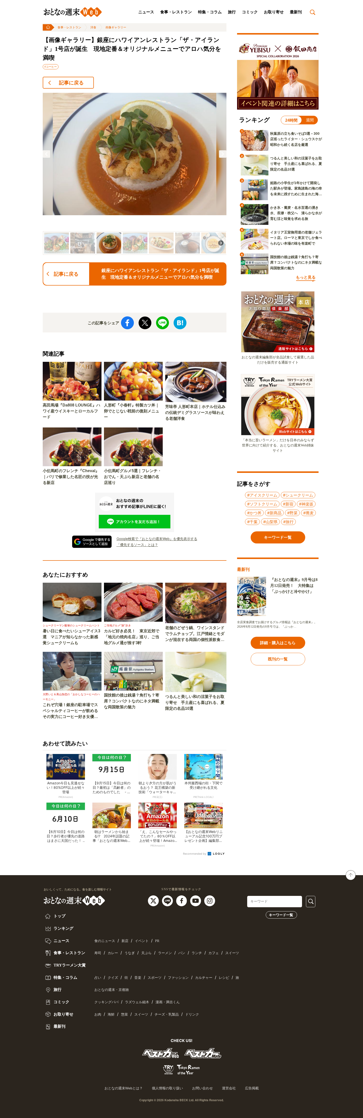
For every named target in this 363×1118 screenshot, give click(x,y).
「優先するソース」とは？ (137, 544)
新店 (124, 941)
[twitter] (154, 900)
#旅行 (288, 521)
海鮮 (111, 1014)
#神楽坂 (306, 503)
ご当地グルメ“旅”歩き (117, 625)
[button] (46, 154)
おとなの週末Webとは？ (123, 1088)
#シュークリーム (298, 495)
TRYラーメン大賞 (69, 965)
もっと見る (306, 277)
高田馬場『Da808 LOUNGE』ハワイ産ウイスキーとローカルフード (71, 411)
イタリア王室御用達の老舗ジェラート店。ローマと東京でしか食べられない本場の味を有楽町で (296, 237)
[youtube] (196, 900)
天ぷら (146, 953)
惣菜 (124, 1014)
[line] (168, 900)
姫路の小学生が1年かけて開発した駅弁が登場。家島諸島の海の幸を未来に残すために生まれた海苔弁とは (296, 189)
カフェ (213, 953)
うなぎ (129, 953)
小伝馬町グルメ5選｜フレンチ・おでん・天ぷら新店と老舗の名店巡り (132, 477)
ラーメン (165, 953)
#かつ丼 (254, 512)
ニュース (146, 12)
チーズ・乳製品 (167, 1014)
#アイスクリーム (262, 495)
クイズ (113, 978)
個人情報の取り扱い (167, 1088)
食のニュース (104, 941)
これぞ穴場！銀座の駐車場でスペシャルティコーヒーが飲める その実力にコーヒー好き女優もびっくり (72, 711)
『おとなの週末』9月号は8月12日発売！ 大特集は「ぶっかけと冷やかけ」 (294, 586)
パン (181, 953)
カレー (113, 953)
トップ (59, 916)
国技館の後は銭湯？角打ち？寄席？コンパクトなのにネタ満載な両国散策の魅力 (131, 701)
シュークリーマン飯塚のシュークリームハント (71, 625)
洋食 (93, 27)
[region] (134, 174)
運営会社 (229, 1088)
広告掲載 (252, 1088)
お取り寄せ (274, 12)
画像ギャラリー (115, 27)
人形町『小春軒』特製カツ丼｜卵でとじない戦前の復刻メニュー (131, 411)
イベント (142, 941)
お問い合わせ (202, 1088)
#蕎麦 (308, 512)
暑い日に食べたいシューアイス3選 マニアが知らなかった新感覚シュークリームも (71, 637)
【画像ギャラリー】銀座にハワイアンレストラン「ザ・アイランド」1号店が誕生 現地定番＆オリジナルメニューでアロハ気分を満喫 (132, 49)
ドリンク (192, 1014)
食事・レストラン (176, 12)
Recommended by (195, 853)
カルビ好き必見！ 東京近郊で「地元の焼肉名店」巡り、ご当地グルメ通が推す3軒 (131, 637)
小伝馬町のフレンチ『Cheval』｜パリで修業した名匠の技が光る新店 (71, 477)
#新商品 (274, 512)
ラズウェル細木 (137, 1002)
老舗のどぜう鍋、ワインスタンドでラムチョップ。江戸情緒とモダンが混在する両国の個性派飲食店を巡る (194, 634)
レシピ (224, 978)
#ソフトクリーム (262, 503)
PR (157, 941)
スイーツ (232, 953)
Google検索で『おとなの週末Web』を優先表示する (157, 539)
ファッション (178, 978)
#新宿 (288, 503)
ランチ (197, 953)
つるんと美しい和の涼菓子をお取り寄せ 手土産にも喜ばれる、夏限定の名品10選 (194, 702)
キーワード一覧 (281, 915)
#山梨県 (270, 521)
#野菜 (292, 512)
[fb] (182, 900)
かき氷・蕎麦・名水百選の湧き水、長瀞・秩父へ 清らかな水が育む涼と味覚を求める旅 (296, 213)
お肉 (97, 1014)
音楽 (137, 978)
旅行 (232, 12)
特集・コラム (210, 12)
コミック (250, 12)
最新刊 (296, 12)
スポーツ (154, 978)
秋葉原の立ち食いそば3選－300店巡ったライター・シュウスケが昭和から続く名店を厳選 (296, 139)
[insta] (209, 900)
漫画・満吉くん (168, 1002)
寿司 (97, 953)
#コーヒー (50, 66)
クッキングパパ (106, 1002)
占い (97, 978)
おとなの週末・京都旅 (111, 990)
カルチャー (203, 978)
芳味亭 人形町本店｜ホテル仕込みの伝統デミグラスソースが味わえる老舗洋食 (195, 413)
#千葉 (252, 521)
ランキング (63, 928)
